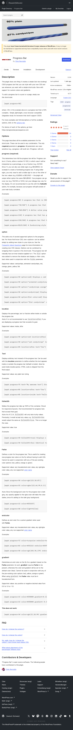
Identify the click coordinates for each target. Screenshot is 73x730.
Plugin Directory (7, 8)
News (4, 685)
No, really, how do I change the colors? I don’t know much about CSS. (15, 641)
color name (28, 470)
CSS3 (61, 102)
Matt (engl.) (7, 701)
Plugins (22, 688)
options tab (21, 123)
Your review (54, 150)
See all (69, 150)
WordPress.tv (43, 691)
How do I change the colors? (12, 635)
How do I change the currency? (13, 629)
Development (40, 70)
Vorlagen (23, 691)
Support (68, 70)
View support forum (57, 168)
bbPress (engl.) (8, 704)
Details (6, 70)
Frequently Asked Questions (11, 245)
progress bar (66, 106)
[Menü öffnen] (70, 3)
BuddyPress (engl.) (9, 708)
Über (3, 681)
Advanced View (55, 115)
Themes (22, 685)
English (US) (67, 97)
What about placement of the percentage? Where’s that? (12, 648)
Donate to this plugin (57, 185)
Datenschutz (6, 691)
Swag (58, 691)
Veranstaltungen (60, 685)
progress (67, 102)
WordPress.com (8, 698)
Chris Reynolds (20, 61)
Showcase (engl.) (26, 681)
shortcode (67, 109)
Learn (39, 681)
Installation (27, 70)
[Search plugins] (22, 15)
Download (66, 59)
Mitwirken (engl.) (61, 681)
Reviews (16, 70)
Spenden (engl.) (61, 688)
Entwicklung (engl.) (44, 688)
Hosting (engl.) (7, 688)
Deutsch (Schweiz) (13, 716)
